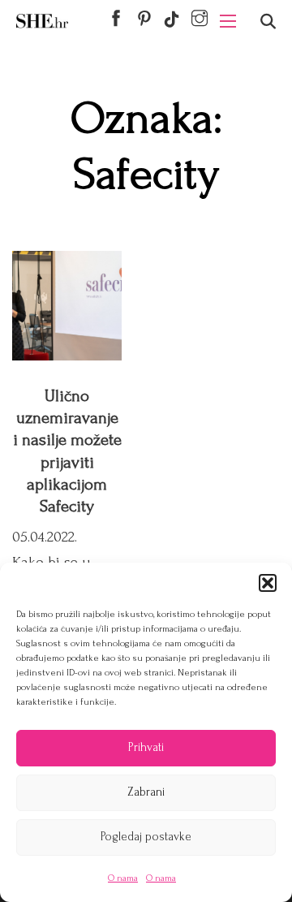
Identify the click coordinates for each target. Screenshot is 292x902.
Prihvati (146, 747)
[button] (268, 583)
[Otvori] (268, 21)
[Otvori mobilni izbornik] (228, 21)
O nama (123, 878)
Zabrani (146, 792)
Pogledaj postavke (146, 837)
